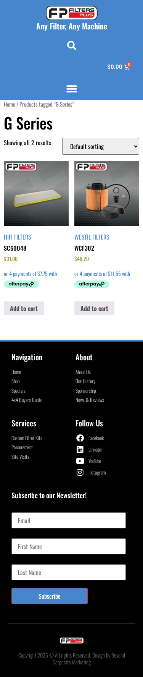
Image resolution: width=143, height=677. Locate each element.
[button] (71, 45)
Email (17, 509)
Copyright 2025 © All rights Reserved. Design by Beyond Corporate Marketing (71, 658)
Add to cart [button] (24, 308)
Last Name (23, 561)
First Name (23, 535)
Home (9, 104)
